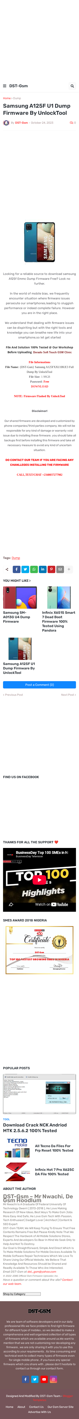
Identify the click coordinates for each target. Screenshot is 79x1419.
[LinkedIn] (43, 569)
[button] (4, 86)
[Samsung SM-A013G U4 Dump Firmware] (20, 597)
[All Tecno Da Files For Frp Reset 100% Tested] (17, 1148)
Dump (17, 98)
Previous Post (14, 695)
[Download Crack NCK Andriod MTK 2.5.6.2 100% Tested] (39, 1094)
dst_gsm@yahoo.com (42, 1271)
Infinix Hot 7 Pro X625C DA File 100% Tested (54, 1172)
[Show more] (69, 569)
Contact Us (36, 1407)
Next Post (67, 695)
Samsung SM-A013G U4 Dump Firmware (16, 617)
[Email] (60, 569)
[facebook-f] (25, 1379)
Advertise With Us (39, 1412)
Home (7, 98)
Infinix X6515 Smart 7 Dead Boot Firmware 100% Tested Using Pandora (58, 621)
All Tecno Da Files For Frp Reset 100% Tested (54, 1148)
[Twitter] (25, 569)
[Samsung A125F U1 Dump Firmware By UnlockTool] (20, 649)
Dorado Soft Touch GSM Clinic (52, 352)
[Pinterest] (51, 569)
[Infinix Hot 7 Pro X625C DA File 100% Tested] (17, 1172)
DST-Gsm (18, 85)
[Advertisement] (39, 39)
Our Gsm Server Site (61, 1407)
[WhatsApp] (34, 569)
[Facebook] (16, 569)
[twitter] (34, 1379)
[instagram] (53, 1379)
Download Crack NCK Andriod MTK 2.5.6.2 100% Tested (35, 1128)
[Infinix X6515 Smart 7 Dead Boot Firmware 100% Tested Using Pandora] (59, 597)
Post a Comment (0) (39, 685)
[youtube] (44, 1379)
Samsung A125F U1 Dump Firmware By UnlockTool (19, 668)
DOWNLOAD (39, 386)
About (21, 1407)
